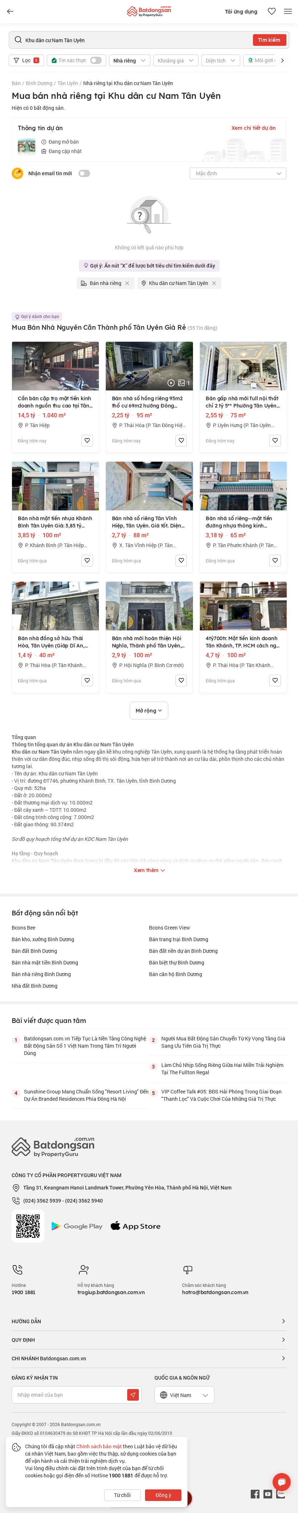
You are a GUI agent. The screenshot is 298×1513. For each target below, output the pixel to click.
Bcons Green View (169, 927)
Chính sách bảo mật (99, 1446)
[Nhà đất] (149, 9)
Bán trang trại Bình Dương (178, 939)
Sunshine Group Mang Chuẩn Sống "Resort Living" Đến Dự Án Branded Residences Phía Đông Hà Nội (86, 1095)
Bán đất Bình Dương (34, 950)
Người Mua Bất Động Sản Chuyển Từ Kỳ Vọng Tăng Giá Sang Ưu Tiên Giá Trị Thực (223, 1042)
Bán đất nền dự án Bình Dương (183, 950)
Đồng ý (163, 1495)
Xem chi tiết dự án (253, 128)
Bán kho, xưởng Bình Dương (43, 939)
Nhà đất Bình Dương (34, 985)
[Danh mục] (10, 11)
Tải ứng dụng (241, 11)
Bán (16, 83)
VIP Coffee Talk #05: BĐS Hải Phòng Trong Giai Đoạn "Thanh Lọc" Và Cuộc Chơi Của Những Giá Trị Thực (221, 1095)
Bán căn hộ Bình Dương (175, 974)
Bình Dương (39, 83)
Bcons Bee (23, 927)
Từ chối (122, 1495)
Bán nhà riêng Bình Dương (41, 974)
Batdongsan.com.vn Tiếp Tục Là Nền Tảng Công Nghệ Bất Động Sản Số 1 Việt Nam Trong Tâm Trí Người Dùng (85, 1045)
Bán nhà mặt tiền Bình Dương (45, 962)
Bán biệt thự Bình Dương (176, 962)
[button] (282, 60)
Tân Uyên (67, 83)
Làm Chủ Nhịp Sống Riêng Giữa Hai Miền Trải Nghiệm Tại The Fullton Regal (222, 1068)
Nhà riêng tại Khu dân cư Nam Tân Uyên (128, 83)
